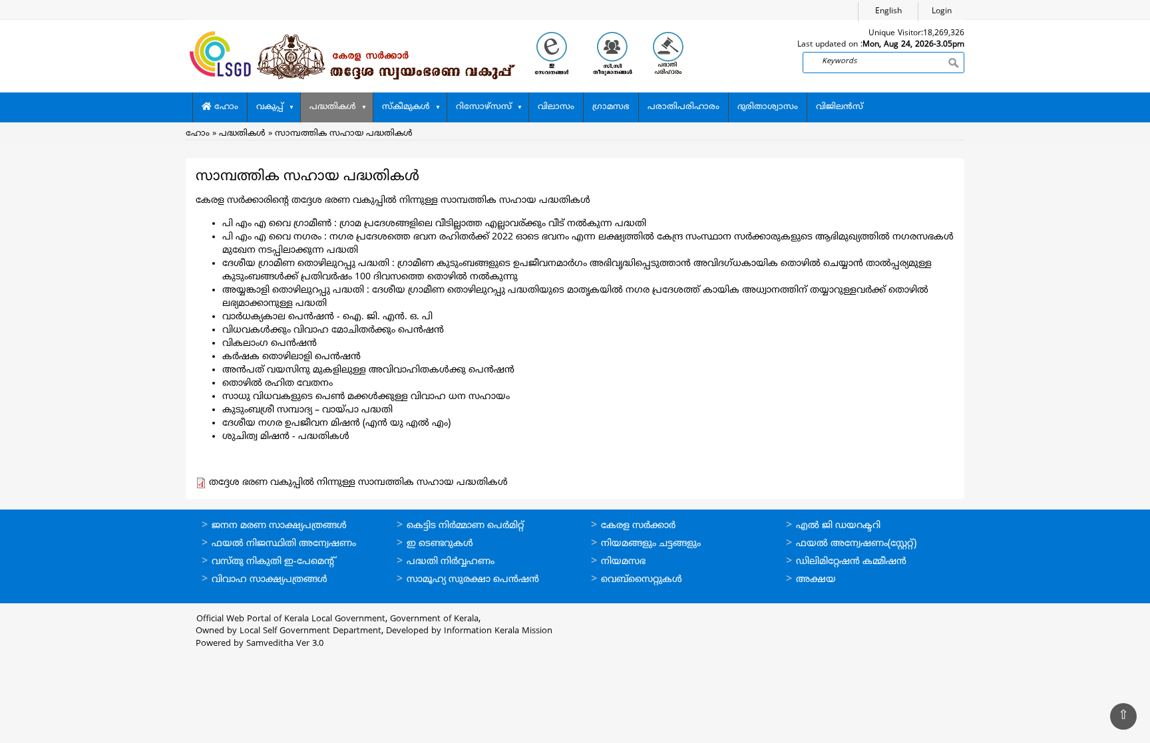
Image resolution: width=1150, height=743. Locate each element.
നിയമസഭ (623, 561)
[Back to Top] (1123, 716)
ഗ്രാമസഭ (611, 107)
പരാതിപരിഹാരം (683, 107)
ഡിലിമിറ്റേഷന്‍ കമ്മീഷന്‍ (851, 561)
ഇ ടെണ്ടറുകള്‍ (440, 543)
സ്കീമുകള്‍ (406, 107)
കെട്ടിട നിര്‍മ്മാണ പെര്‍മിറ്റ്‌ (465, 525)
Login (942, 12)
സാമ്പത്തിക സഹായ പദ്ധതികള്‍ (344, 133)
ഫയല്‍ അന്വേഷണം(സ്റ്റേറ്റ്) (856, 543)
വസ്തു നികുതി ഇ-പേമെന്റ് (274, 561)
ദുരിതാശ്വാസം (767, 107)
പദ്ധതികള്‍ (332, 107)
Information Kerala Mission (498, 631)
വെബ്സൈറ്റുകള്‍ (641, 579)
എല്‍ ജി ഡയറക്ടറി (838, 525)
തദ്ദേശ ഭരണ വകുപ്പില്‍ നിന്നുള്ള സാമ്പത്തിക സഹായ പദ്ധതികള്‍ (358, 482)
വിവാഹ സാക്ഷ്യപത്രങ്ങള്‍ (269, 579)
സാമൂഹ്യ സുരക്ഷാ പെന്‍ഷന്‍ (473, 579)
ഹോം (225, 107)
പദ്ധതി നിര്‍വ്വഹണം (450, 561)
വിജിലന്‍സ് (839, 107)
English (888, 12)
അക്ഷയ (816, 579)
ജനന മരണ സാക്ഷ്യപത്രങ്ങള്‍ (279, 525)
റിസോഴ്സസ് (484, 107)
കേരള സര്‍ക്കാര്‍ (638, 525)
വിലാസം (556, 107)
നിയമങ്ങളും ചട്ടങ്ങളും (651, 543)
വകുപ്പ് (270, 107)
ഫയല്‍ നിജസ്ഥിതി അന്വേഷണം (284, 543)
